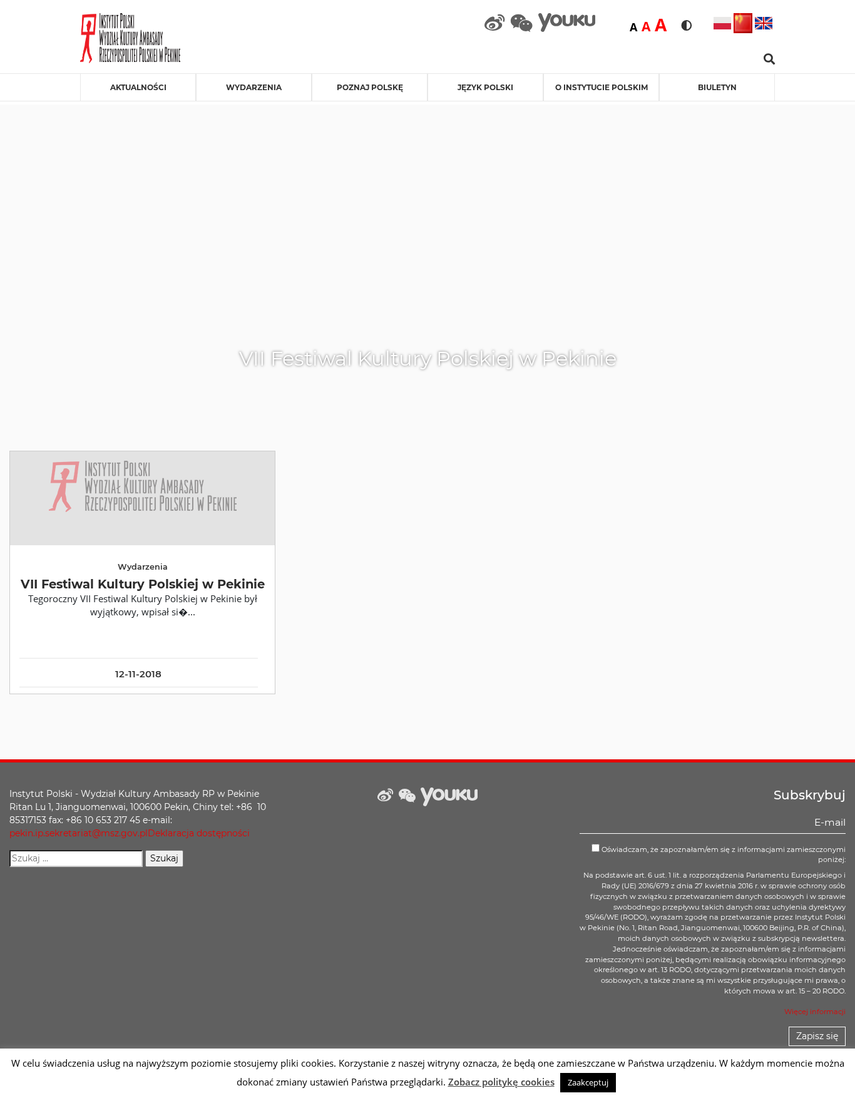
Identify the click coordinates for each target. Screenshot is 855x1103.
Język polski (485, 87)
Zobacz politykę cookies (501, 1081)
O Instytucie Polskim (601, 87)
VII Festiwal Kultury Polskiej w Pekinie (143, 584)
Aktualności (138, 87)
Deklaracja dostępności (199, 833)
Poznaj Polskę (370, 87)
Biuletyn (717, 87)
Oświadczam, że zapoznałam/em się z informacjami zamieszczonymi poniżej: (723, 854)
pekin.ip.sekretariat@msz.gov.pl (78, 833)
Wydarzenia (254, 87)
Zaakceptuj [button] (588, 1082)
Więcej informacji (815, 1011)
